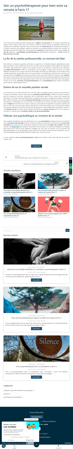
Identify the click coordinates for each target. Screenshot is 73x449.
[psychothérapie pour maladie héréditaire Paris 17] (36, 251)
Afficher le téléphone (49, 421)
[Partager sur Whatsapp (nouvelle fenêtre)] (70, 167)
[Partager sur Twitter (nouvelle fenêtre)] (70, 161)
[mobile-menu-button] (36, 445)
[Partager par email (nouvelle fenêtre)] (70, 170)
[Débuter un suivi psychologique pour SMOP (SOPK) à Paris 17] (53, 204)
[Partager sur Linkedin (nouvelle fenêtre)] (70, 164)
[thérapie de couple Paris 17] (36, 300)
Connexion (68, 443)
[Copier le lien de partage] (70, 173)
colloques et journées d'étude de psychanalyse (18, 390)
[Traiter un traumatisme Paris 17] (36, 348)
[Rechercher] (67, 230)
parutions (7, 394)
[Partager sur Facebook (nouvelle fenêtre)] (70, 158)
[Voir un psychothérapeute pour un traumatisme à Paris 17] (19, 204)
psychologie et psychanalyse (13, 397)
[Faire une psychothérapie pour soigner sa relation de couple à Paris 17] (53, 181)
